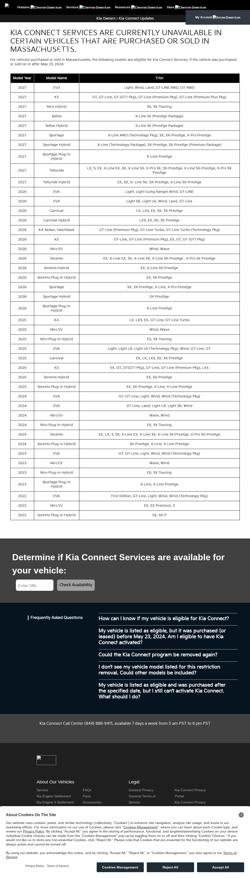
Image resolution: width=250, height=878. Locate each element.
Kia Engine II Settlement (55, 802)
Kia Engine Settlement (54, 796)
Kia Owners (105, 18)
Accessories (92, 802)
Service (42, 790)
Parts (87, 796)
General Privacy (141, 790)
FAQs (87, 790)
